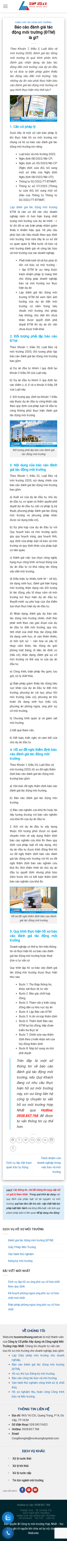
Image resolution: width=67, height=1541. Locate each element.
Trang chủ (26, 1510)
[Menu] (5, 6)
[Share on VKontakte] (45, 1140)
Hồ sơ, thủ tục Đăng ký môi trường (33, 1373)
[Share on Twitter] (26, 1140)
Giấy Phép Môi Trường (22, 1247)
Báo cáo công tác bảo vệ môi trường (34, 1378)
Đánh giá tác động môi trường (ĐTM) (30, 1240)
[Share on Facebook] (19, 1140)
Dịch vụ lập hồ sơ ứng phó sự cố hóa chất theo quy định (34, 1284)
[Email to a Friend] (32, 1140)
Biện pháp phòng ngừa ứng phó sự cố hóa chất (33, 1307)
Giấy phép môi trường (36, 1513)
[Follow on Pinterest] (29, 1490)
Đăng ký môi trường (20, 1261)
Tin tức (39, 1518)
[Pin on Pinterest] (39, 1140)
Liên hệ (50, 1518)
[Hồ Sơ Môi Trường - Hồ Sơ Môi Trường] (33, 6)
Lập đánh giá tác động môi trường (33, 207)
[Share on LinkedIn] (51, 1140)
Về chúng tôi (44, 1510)
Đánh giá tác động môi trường (33, 22)
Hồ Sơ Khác (25, 1518)
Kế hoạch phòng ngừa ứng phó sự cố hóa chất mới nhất (33, 1296)
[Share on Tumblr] (13, 1148)
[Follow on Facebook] (22, 1490)
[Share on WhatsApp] (13, 1140)
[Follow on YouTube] (35, 1490)
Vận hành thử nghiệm (21, 1254)
